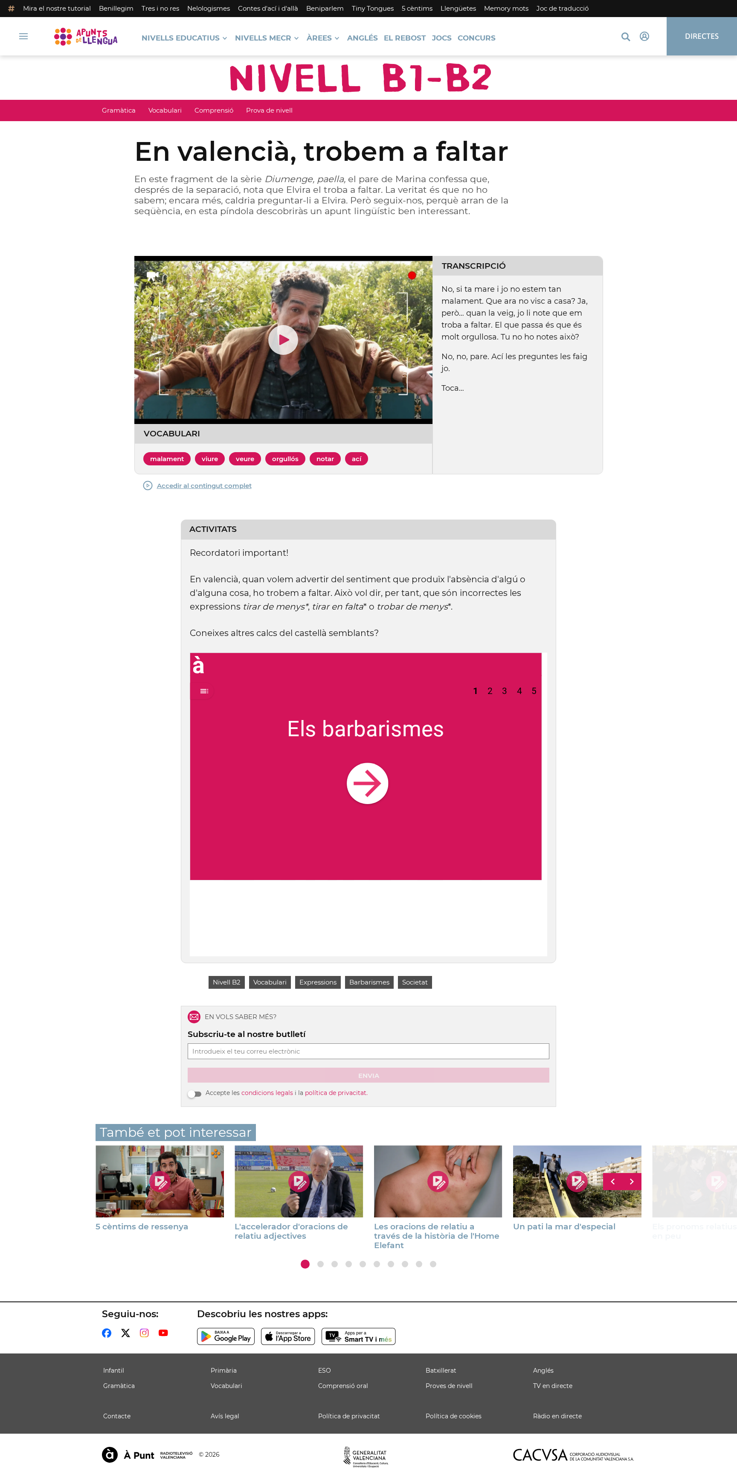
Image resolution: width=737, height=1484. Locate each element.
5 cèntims (417, 8)
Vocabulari (165, 110)
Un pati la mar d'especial (564, 1226)
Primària (224, 1370)
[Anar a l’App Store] (288, 1336)
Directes (702, 36)
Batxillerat (441, 1370)
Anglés (362, 38)
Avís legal (225, 1416)
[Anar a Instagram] (146, 1333)
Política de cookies (454, 1416)
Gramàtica (119, 110)
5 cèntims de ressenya (142, 1226)
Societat (415, 982)
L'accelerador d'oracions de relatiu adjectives (291, 1231)
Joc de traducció (563, 8)
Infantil (113, 1370)
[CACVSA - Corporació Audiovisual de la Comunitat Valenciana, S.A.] (573, 1455)
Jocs (442, 38)
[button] (305, 1264)
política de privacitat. (336, 1093)
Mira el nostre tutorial (57, 8)
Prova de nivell (269, 110)
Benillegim (116, 8)
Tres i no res (160, 8)
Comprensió (213, 110)
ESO (324, 1370)
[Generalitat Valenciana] (366, 1457)
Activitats (213, 529)
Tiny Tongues (373, 8)
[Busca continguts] (626, 37)
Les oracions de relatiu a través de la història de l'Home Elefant (436, 1236)
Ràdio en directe (557, 1416)
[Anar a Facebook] (108, 1333)
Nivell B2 (227, 982)
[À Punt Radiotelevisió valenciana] (147, 1455)
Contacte (117, 1416)
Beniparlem (325, 8)
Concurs (477, 38)
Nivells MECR (263, 38)
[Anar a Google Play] (226, 1336)
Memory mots (506, 8)
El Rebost (405, 38)
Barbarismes (369, 982)
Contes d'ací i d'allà (268, 8)
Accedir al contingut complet (204, 486)
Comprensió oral (343, 1386)
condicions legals (267, 1093)
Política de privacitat (349, 1416)
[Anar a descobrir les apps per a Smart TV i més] (359, 1336)
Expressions (318, 982)
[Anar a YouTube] (165, 1333)
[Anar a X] (127, 1333)
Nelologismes (208, 8)
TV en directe (552, 1386)
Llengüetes (458, 8)
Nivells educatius (181, 38)
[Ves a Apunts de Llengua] (86, 36)
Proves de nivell (449, 1386)
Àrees (319, 38)
